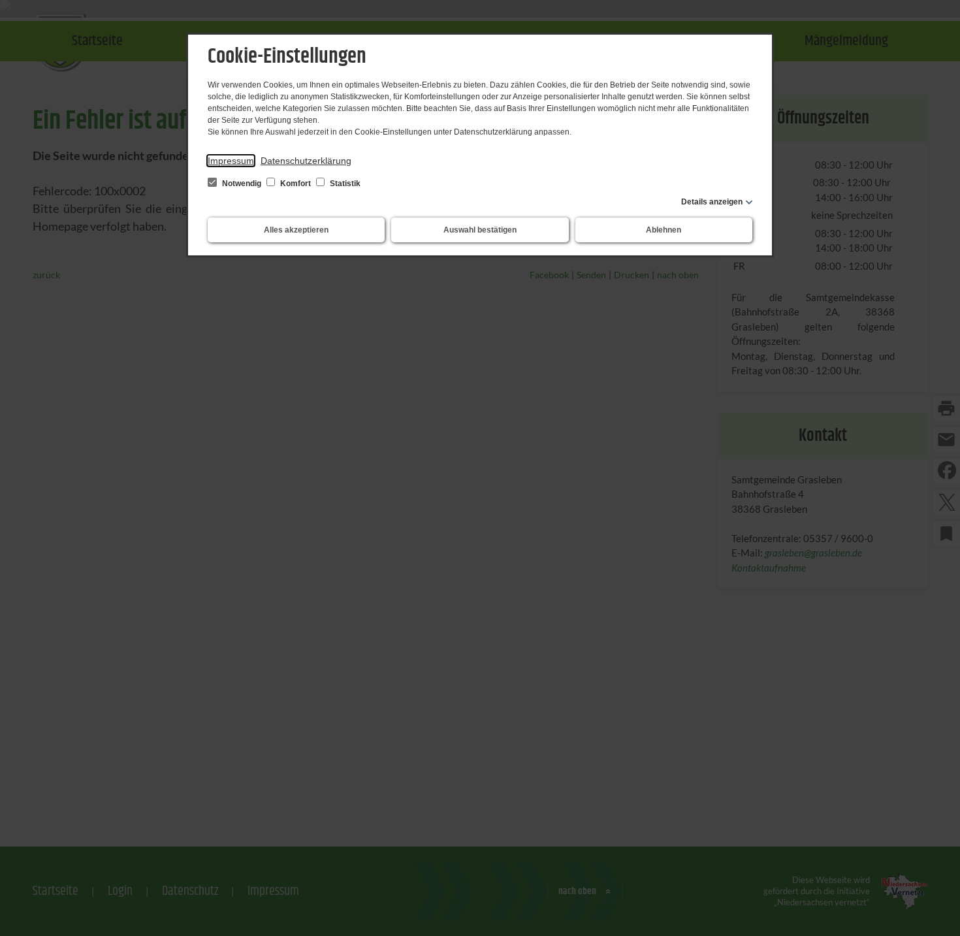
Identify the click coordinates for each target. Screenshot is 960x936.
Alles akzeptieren (296, 229)
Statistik (344, 183)
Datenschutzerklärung (306, 160)
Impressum (231, 160)
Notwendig (241, 183)
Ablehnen (663, 229)
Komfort (295, 183)
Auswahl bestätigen (480, 229)
